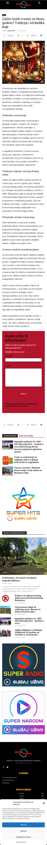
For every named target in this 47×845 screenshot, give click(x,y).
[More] (41, 35)
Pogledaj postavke (23, 837)
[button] (44, 803)
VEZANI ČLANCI (9, 436)
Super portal (11, 30)
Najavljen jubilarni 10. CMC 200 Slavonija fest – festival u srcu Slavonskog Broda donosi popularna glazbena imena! (28, 446)
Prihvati (23, 825)
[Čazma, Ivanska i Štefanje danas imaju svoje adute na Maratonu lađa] (6, 471)
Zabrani (23, 831)
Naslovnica (5, 11)
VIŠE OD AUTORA (26, 436)
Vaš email (8, 356)
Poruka (7, 366)
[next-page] (7, 478)
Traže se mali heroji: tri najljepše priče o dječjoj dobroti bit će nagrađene (26, 459)
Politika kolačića (21, 842)
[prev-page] (3, 478)
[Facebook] (3, 767)
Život (12, 11)
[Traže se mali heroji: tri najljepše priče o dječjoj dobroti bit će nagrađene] (6, 460)
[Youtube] (7, 767)
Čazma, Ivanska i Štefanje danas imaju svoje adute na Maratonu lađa (28, 470)
